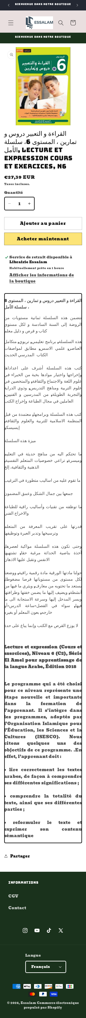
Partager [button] (20, 856)
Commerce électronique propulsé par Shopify (51, 1005)
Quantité (13, 192)
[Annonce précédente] (8, 5)
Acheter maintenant (43, 239)
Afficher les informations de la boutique (41, 278)
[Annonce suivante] (77, 5)
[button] (11, 23)
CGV (13, 896)
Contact (17, 908)
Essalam (28, 1002)
